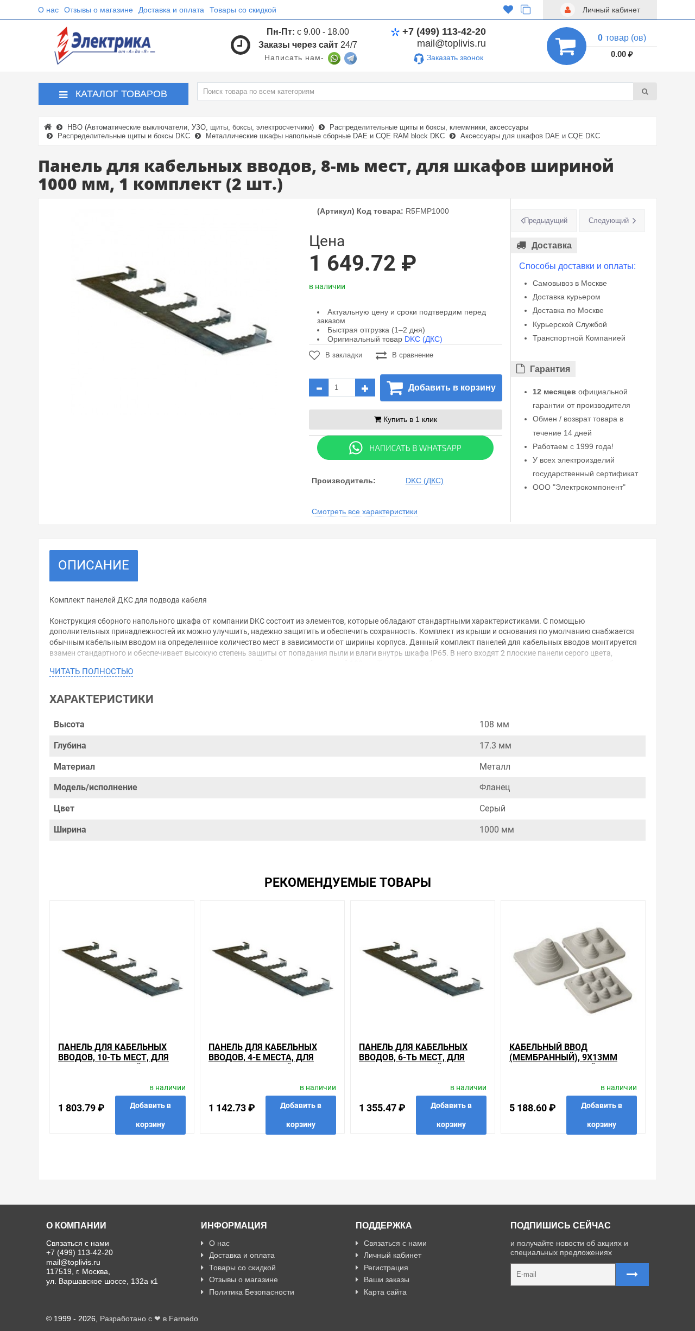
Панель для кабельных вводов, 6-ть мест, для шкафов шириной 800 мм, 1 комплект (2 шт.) (422, 1063)
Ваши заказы (386, 1279)
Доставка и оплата (171, 9)
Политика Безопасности (251, 1292)
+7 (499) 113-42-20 (444, 31)
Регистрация (386, 1267)
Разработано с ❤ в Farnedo (149, 1318)
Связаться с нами (395, 1243)
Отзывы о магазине (98, 9)
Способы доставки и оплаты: (577, 266)
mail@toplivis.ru (451, 43)
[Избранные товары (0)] (508, 10)
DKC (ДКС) (424, 339)
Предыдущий (545, 220)
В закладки (343, 355)
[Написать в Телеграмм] (350, 57)
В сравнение (412, 355)
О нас (48, 9)
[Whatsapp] (405, 447)
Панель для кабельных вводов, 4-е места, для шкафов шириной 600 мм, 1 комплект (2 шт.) (272, 1063)
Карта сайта (385, 1292)
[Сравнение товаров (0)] (525, 10)
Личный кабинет (392, 1255)
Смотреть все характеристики (365, 511)
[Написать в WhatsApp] (334, 57)
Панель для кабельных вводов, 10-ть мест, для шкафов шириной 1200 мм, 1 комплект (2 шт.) (120, 1063)
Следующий (609, 220)
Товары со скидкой (243, 9)
